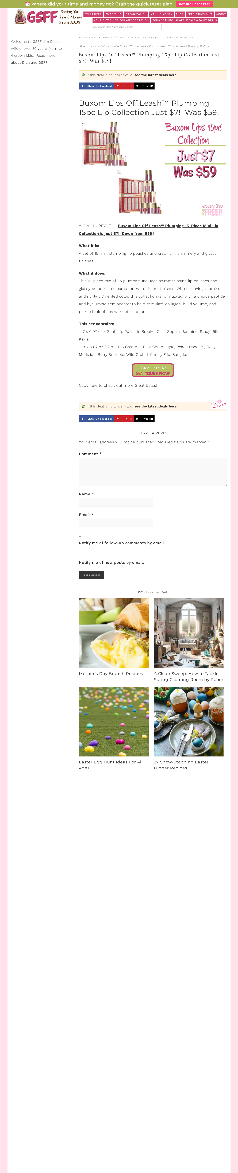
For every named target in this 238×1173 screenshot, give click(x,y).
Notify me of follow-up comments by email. (122, 543)
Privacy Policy (198, 46)
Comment (90, 454)
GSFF (47, 16)
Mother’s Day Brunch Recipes (111, 673)
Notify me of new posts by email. (111, 562)
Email (86, 514)
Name (86, 494)
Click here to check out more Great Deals (117, 385)
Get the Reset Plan (195, 4)
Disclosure (157, 46)
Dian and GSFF (35, 62)
